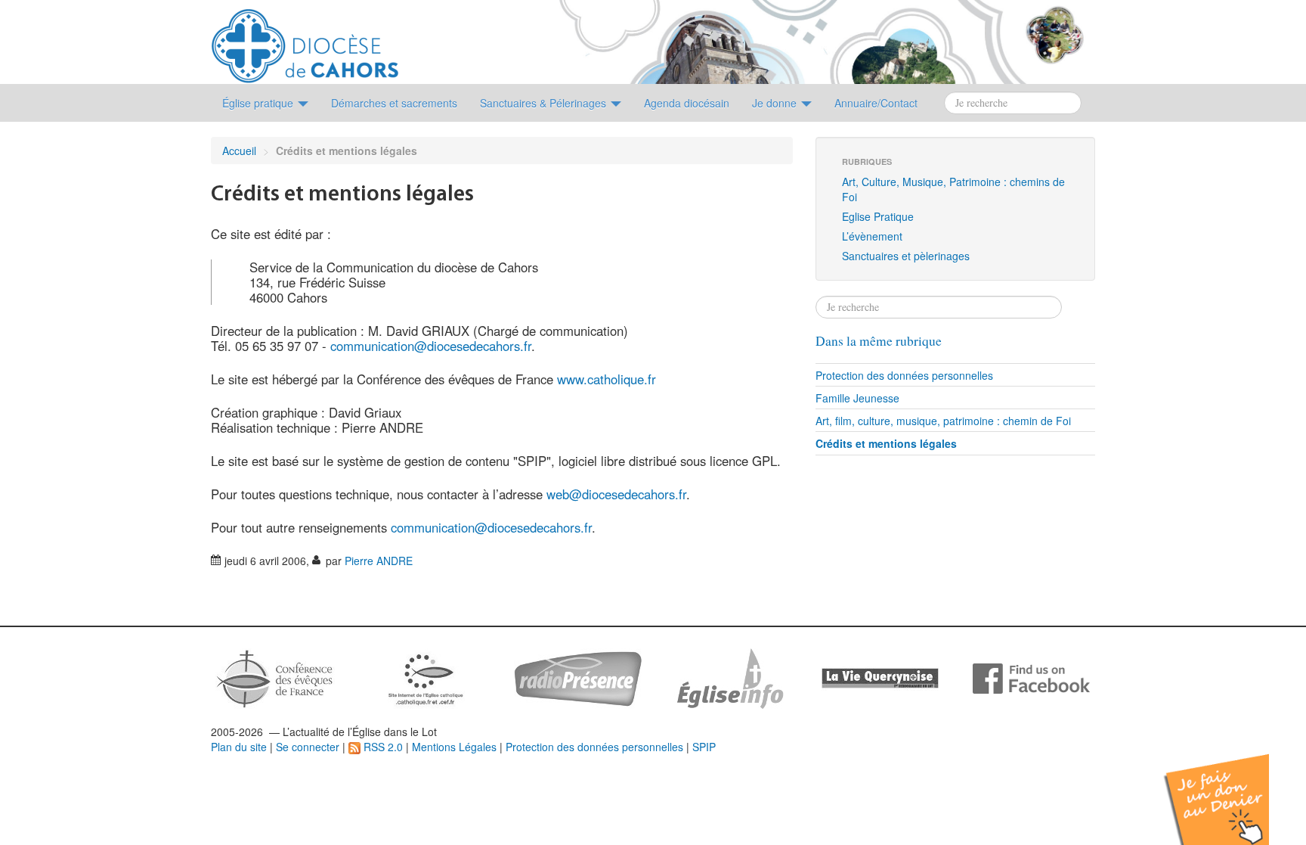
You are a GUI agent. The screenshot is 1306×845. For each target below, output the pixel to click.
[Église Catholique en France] (275, 677)
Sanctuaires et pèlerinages (906, 255)
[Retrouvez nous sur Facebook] (1031, 677)
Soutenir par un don (1230, 788)
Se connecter (307, 746)
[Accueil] (305, 40)
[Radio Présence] (578, 677)
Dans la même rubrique (878, 340)
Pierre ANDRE (379, 560)
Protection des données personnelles (904, 375)
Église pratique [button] (259, 102)
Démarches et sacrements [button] (394, 102)
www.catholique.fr (606, 379)
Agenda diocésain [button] (686, 102)
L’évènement (872, 236)
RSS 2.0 (382, 746)
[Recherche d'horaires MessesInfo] (728, 677)
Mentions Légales (454, 746)
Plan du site (239, 746)
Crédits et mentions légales (886, 443)
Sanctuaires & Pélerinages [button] (544, 102)
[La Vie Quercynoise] (880, 677)
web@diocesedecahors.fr (616, 494)
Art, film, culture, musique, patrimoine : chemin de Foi (943, 420)
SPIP (704, 746)
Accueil (239, 150)
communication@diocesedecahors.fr (430, 346)
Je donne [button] (776, 102)
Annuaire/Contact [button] (876, 102)
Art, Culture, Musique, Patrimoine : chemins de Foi (953, 189)
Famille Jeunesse (857, 397)
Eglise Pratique (878, 216)
